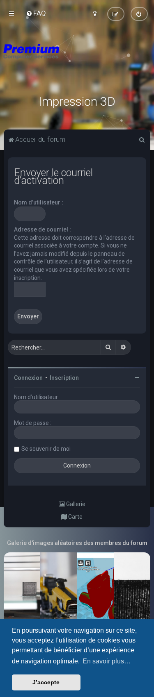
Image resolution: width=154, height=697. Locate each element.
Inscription (64, 378)
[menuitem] (36, 13)
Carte (75, 516)
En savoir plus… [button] (107, 661)
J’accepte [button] (46, 682)
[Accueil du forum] (77, 61)
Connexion (28, 378)
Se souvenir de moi (46, 448)
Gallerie (75, 504)
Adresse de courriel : (42, 229)
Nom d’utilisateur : (38, 202)
